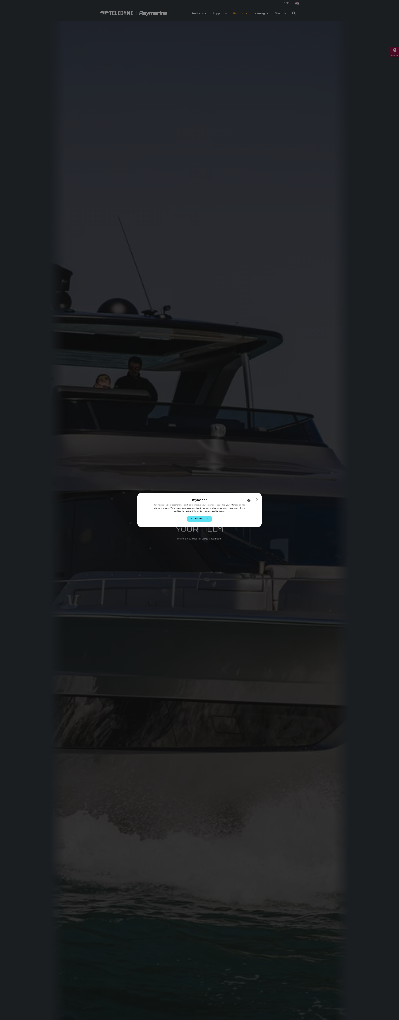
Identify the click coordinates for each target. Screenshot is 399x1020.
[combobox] (248, 500)
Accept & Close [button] (199, 518)
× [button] (257, 499)
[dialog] (199, 510)
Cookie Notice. (218, 511)
